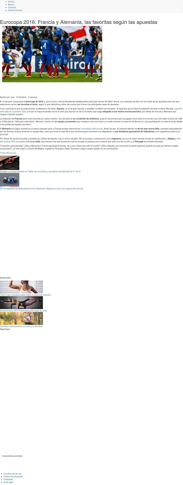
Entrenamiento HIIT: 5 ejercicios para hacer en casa (23, 310)
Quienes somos (15, 10)
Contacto (12, 7)
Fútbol (3, 152)
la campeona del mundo (92, 128)
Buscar (11, 4)
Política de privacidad (13, 476)
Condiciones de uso (12, 473)
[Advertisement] (70, 88)
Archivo (11, 1)
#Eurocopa (11, 152)
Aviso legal (8, 482)
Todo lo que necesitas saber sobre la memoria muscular (25, 294)
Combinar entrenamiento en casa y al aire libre (21, 326)
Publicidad (8, 479)
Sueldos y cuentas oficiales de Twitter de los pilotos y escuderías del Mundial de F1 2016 (40, 171)
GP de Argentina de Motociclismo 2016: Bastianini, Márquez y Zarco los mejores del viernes (41, 188)
